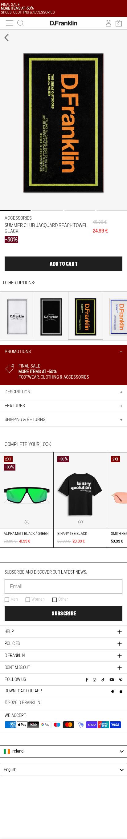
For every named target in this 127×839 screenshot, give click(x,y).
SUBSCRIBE (63, 613)
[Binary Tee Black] (80, 490)
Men (14, 599)
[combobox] (63, 751)
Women (38, 599)
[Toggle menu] (9, 23)
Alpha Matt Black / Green (26, 533)
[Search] (21, 23)
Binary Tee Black (72, 533)
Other (63, 599)
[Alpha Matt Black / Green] (26, 490)
